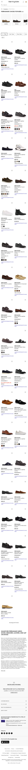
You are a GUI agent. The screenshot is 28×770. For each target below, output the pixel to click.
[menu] (2, 1)
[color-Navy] (4, 97)
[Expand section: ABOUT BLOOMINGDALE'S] (14, 707)
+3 (9, 193)
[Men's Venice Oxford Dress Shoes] (7, 306)
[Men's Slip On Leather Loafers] (20, 48)
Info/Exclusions (14, 692)
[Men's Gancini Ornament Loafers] (20, 273)
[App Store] (5, 742)
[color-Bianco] (15, 161)
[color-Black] (2, 65)
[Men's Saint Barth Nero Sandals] (20, 336)
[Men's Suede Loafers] (20, 488)
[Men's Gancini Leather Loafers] (20, 80)
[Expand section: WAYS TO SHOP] (14, 710)
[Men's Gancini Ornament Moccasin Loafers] (7, 488)
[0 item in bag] (26, 2)
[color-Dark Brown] (4, 260)
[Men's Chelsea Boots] (20, 209)
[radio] (2, 65)
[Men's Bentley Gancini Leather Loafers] (20, 367)
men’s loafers (19, 647)
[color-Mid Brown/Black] (19, 290)
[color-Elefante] (2, 194)
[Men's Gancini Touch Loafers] (20, 176)
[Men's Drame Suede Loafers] (7, 367)
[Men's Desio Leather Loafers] (20, 110)
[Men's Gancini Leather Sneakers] (20, 428)
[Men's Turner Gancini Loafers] (20, 241)
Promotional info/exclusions (11, 725)
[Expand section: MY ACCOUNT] (14, 704)
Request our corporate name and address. (14, 760)
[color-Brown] (2, 352)
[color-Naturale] (15, 323)
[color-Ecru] (15, 290)
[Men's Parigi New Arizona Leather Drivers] (7, 336)
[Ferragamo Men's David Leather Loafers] (7, 542)
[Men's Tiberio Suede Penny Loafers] (7, 602)
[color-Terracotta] (9, 127)
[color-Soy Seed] (4, 194)
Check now (20, 725)
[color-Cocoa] (19, 129)
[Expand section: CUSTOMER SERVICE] (14, 701)
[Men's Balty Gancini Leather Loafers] (20, 572)
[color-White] (2, 226)
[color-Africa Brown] (7, 127)
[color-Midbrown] (17, 385)
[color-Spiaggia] (17, 444)
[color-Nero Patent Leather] (15, 129)
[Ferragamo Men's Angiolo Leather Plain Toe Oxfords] (7, 110)
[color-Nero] (2, 97)
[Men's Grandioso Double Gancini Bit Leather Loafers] (7, 241)
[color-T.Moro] (5, 127)
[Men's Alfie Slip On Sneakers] (7, 176)
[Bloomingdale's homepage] (2, 9)
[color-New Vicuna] (4, 65)
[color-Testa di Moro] (5, 65)
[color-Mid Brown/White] (17, 290)
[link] (7, 63)
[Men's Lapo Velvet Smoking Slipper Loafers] (20, 398)
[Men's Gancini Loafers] (7, 144)
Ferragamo (6, 9)
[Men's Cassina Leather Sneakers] (20, 144)
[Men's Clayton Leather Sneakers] (7, 209)
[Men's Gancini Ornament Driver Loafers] (7, 398)
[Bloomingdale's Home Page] (13, 2)
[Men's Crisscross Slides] (7, 459)
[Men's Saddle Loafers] (7, 572)
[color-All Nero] (19, 161)
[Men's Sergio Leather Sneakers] (7, 80)
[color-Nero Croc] (4, 127)
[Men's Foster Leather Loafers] (7, 48)
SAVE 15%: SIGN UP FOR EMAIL (14, 684)
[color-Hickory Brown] (5, 260)
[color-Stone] (17, 161)
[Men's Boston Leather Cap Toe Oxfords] (7, 428)
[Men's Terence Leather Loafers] (20, 306)
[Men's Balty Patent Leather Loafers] (20, 542)
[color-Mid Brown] (5, 194)
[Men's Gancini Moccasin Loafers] (20, 515)
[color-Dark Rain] (7, 194)
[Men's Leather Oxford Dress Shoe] (7, 515)
